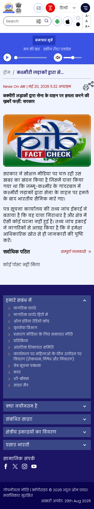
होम (6, 73)
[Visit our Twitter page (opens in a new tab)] (15, 465)
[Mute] (58, 57)
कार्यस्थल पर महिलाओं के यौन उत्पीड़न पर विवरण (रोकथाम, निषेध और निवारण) (48, 356)
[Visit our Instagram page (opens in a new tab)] (24, 465)
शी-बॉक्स (21, 378)
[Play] (7, 57)
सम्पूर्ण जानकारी (74, 251)
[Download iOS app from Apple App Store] (67, 21)
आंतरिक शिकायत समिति (34, 347)
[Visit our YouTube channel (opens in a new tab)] (34, 465)
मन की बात (31, 49)
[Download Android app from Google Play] (57, 21)
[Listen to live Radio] (50, 8)
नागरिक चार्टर (25, 308)
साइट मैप (21, 385)
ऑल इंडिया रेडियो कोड (31, 321)
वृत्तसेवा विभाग (25, 327)
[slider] (30, 57)
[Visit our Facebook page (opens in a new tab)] (5, 465)
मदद (17, 372)
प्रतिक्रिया (21, 340)
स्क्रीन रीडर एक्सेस (57, 49)
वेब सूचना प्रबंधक (27, 365)
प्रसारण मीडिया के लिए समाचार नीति (43, 334)
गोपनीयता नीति (16, 490)
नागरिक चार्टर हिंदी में (31, 314)
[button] (39, 21)
